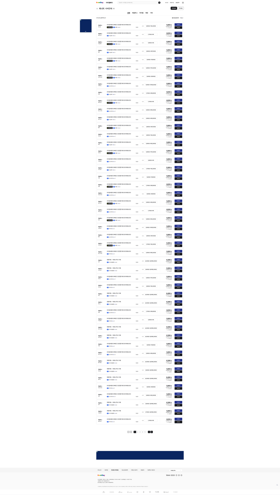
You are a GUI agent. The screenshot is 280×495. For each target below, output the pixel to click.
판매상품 (174, 8)
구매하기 (178, 24)
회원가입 (172, 2)
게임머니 (134, 13)
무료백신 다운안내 (151, 470)
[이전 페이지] (131, 432)
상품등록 (177, 2)
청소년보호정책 (125, 470)
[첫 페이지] (128, 432)
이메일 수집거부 (134, 470)
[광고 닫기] (90, 20)
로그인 (166, 2)
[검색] (159, 3)
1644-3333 (170, 475)
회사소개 (99, 470)
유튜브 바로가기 (181, 475)
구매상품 (180, 8)
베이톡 (178, 27)
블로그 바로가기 (176, 475)
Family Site (173, 470)
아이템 (141, 13)
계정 (146, 13)
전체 (128, 13)
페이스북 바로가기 (179, 475)
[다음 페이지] (149, 432)
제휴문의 (142, 470)
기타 (151, 13)
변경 (113, 8)
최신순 (181, 17)
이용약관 (106, 470)
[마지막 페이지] (151, 432)
